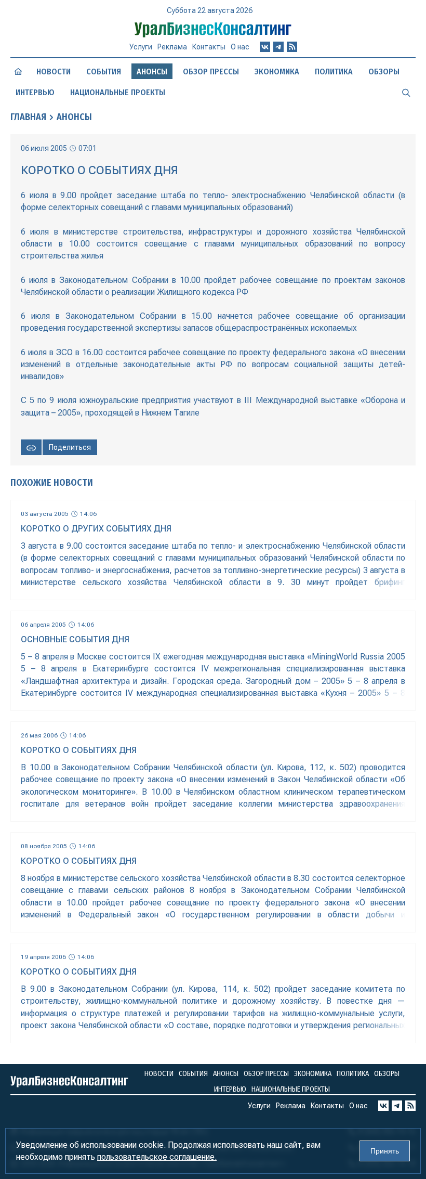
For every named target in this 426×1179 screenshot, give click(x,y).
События (103, 71)
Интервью (35, 92)
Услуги (140, 47)
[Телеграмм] (278, 47)
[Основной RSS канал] (292, 47)
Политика (334, 71)
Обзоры (384, 71)
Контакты (208, 47)
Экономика (277, 71)
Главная (28, 117)
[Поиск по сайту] (406, 92)
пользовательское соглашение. (157, 1157)
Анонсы (74, 117)
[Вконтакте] (265, 47)
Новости (53, 71)
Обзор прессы (211, 71)
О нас (240, 47)
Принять (384, 1151)
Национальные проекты (117, 92)
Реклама (172, 47)
